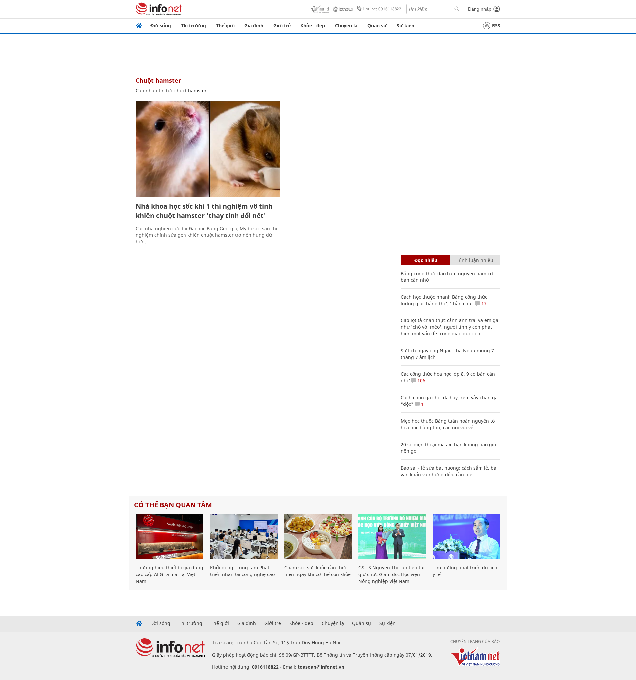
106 (420, 380)
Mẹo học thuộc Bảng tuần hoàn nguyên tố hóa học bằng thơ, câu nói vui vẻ (448, 424)
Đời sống (160, 25)
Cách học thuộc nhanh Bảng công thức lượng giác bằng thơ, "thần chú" (444, 300)
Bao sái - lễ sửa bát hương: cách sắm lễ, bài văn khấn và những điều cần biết (449, 471)
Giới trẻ (282, 25)
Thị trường (193, 25)
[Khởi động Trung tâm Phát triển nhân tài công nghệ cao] (244, 536)
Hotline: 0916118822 (382, 9)
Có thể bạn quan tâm (173, 504)
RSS (496, 25)
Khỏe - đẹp (312, 25)
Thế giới (225, 25)
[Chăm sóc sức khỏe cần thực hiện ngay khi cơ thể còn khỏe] (318, 536)
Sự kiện (405, 25)
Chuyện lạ (346, 25)
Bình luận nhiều (475, 260)
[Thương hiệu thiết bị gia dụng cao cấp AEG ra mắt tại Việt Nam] (169, 536)
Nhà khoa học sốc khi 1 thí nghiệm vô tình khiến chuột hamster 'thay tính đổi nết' (204, 211)
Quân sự (377, 25)
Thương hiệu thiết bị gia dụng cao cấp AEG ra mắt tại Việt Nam (169, 574)
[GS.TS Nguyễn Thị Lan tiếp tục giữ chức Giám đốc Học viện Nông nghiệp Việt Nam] (392, 536)
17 (483, 303)
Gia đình (253, 25)
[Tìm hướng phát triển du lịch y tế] (466, 536)
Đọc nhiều (425, 260)
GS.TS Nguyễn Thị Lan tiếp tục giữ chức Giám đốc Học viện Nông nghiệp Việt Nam (392, 574)
